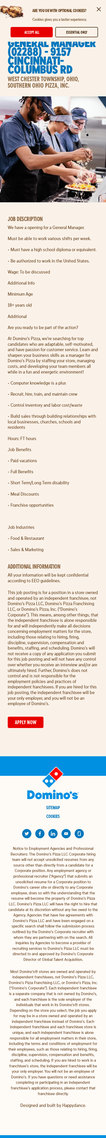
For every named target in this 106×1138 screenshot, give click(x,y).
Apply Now (25, 722)
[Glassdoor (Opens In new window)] (79, 833)
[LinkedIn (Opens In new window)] (53, 833)
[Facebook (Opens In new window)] (40, 833)
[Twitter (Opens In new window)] (26, 833)
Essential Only (76, 32)
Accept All (31, 32)
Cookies (53, 816)
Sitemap (53, 807)
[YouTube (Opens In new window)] (66, 833)
